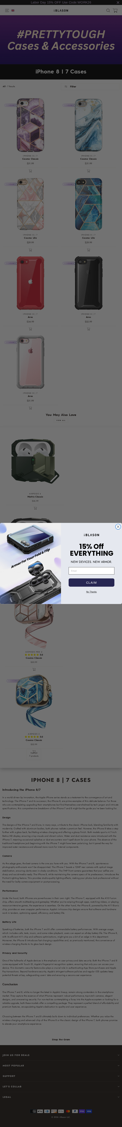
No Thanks (91, 592)
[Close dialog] (118, 527)
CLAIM (91, 582)
